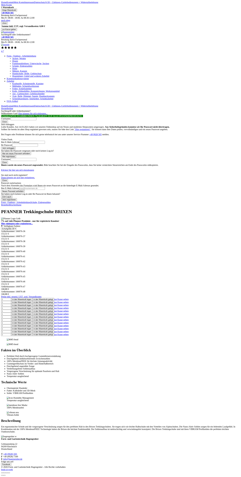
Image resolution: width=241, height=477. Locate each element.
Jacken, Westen (19, 58)
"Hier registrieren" (82, 129)
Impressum (29, 2)
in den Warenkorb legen (21, 299)
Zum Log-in (6, 197)
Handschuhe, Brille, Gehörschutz (27, 73)
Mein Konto (19, 2)
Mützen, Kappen (19, 71)
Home (4, 2)
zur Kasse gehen (9, 29)
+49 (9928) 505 (10, 454)
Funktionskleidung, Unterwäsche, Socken (30, 63)
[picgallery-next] (4, 475)
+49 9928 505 (95, 134)
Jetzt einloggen (8, 148)
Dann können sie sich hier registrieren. (18, 177)
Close (4, 122)
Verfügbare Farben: (12, 226)
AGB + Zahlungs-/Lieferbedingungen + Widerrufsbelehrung (71, 2)
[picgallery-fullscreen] (7, 472)
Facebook (6, 464)
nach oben (5, 20)
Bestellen (5, 205)
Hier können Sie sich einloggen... (33, 113)
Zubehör (10, 81)
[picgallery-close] (2, 472)
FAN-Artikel (12, 101)
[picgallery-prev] (2, 475)
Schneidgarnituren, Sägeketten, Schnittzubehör (32, 98)
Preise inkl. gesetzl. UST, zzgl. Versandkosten (21, 296)
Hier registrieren (8, 156)
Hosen (15, 61)
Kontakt (10, 2)
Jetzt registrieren (9, 200)
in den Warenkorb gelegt (43, 299)
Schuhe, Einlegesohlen (22, 66)
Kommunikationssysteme (18, 78)
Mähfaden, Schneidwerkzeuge (25, 86)
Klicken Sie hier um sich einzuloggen (17, 170)
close (4, 23)
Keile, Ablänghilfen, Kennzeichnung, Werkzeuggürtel (36, 91)
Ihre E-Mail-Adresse (10, 142)
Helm (14, 68)
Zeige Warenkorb (9, 10)
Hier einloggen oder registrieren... (17, 223)
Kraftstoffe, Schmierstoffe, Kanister (28, 83)
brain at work (7, 469)
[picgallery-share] (4, 472)
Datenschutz (39, 2)
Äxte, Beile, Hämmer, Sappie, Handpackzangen (33, 96)
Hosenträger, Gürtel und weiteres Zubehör (30, 76)
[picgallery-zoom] (9, 472)
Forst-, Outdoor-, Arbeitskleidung (21, 56)
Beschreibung (15, 205)
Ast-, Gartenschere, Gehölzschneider (28, 93)
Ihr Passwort (6, 145)
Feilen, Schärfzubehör (22, 88)
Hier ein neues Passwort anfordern (16, 154)
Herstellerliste (7, 108)
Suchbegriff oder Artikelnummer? (16, 34)
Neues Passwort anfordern (13, 191)
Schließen (5, 116)
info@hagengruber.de (12, 459)
